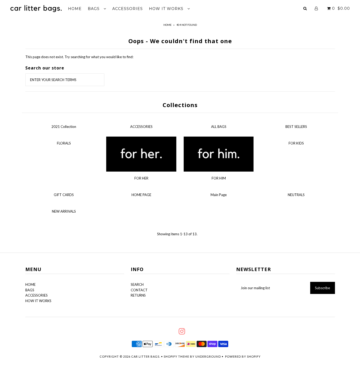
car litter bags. (145, 356)
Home (167, 24)
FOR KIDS (296, 143)
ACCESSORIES (127, 8)
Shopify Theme (176, 356)
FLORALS (64, 143)
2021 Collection (63, 126)
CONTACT (139, 290)
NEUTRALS (296, 195)
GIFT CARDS (64, 195)
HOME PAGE (141, 195)
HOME (75, 8)
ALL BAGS (218, 126)
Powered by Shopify (243, 356)
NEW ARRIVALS (64, 211)
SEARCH (137, 284)
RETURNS (138, 295)
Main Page (219, 195)
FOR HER (141, 178)
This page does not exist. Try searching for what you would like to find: (79, 57)
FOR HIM (219, 178)
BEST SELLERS (296, 126)
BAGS (94, 8)
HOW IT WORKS (167, 8)
